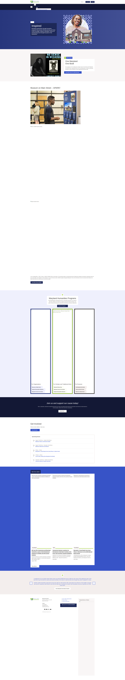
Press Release (34, 547)
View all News (34, 566)
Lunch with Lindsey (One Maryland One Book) (45, 456)
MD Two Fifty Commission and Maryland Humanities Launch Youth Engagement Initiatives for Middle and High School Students (41, 553)
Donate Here (62, 411)
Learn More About (37, 282)
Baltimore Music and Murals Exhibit (42, 441)
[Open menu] (31, 7)
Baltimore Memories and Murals (42, 446)
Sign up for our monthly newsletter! (68, 604)
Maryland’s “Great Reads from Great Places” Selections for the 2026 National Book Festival (83, 552)
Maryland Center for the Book (37, 391)
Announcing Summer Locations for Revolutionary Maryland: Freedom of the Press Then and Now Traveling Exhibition (62, 552)
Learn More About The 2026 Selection (72, 72)
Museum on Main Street (36, 387)
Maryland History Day (58, 387)
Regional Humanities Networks (37, 389)
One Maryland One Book (80, 387)
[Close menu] (35, 5)
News (54, 547)
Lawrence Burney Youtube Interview (43, 461)
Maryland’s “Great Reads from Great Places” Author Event (47, 451)
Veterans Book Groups (80, 389)
